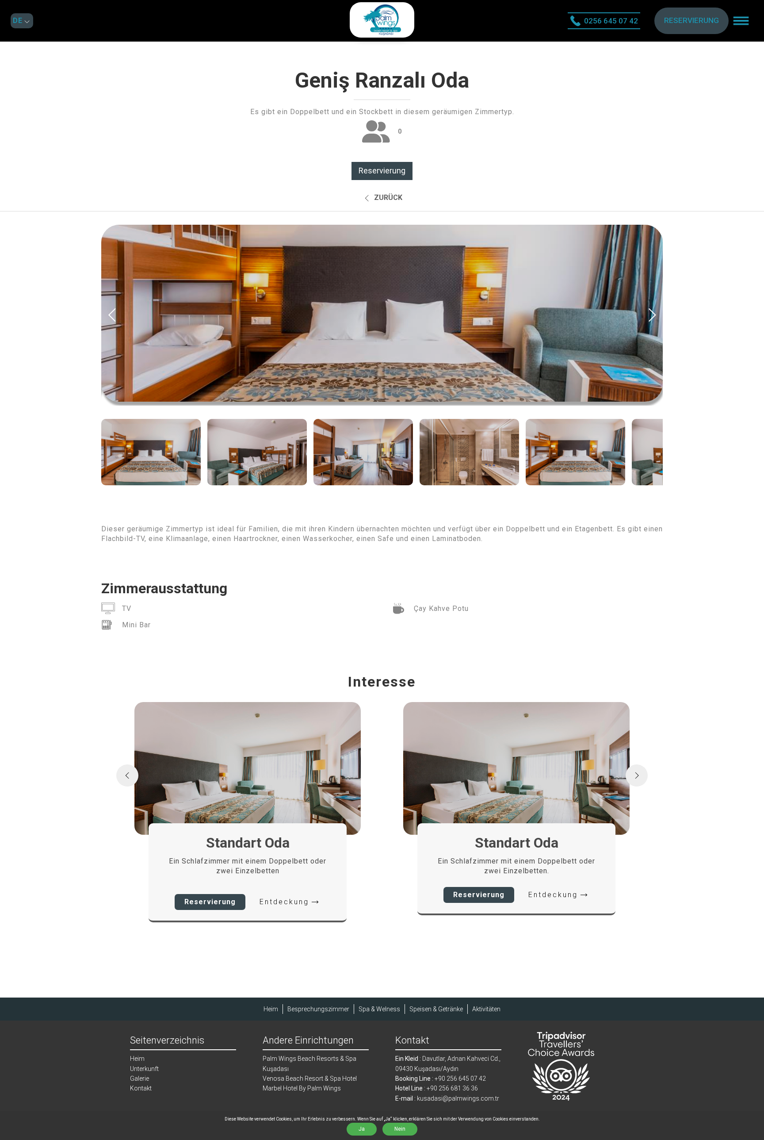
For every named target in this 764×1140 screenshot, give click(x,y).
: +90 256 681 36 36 (436, 1088)
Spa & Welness (379, 1009)
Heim (271, 1009)
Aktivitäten (486, 1009)
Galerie (139, 1078)
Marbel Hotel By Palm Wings (302, 1088)
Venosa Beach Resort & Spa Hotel (310, 1078)
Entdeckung (284, 902)
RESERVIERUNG (691, 20)
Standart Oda (248, 842)
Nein (399, 1129)
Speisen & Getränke (436, 1009)
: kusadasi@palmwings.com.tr (447, 1098)
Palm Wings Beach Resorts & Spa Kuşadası (309, 1063)
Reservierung (382, 170)
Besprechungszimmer (318, 1009)
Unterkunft (144, 1068)
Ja (362, 1129)
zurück (387, 197)
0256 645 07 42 (611, 20)
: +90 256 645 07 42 (440, 1078)
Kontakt (141, 1088)
